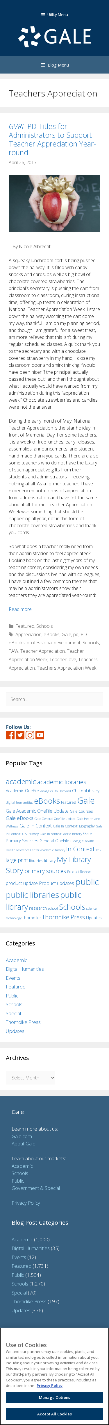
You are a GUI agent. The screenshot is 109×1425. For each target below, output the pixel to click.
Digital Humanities (25, 969)
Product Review (79, 871)
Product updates (56, 883)
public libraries (32, 894)
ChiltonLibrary (85, 791)
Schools (44, 626)
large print (17, 860)
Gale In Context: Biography (74, 826)
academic (21, 781)
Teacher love (62, 659)
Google (77, 840)
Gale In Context (35, 825)
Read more (20, 609)
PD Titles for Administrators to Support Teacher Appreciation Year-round (52, 139)
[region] (54, 1376)
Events (13, 978)
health (89, 841)
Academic (16, 960)
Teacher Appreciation (42, 651)
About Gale (23, 1143)
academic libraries (61, 782)
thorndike (32, 917)
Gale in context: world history (61, 834)
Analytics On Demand (55, 791)
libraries (36, 860)
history (60, 850)
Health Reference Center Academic (30, 850)
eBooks (52, 634)
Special (13, 1013)
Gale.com (22, 1136)
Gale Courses (81, 811)
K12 (98, 850)
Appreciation (28, 634)
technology (14, 918)
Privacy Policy (26, 1202)
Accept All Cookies (54, 1414)
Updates (94, 917)
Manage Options (54, 1397)
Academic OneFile (22, 790)
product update (22, 883)
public (87, 882)
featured (68, 802)
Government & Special (36, 1188)
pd (75, 634)
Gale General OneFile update (55, 818)
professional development (54, 642)
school (53, 908)
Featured (24, 626)
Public (12, 995)
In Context (80, 849)
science (91, 908)
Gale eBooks (19, 818)
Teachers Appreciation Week (66, 668)
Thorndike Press (63, 917)
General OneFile (54, 840)
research (38, 908)
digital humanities (19, 802)
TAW (13, 651)
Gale (66, 634)
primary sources (45, 871)
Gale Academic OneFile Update (37, 811)
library (50, 860)
